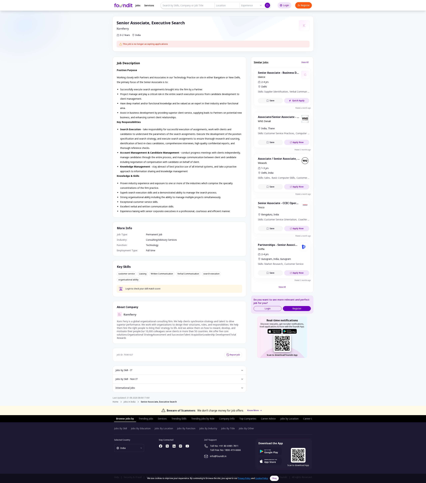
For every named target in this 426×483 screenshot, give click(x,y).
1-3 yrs (265, 168)
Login (286, 5)
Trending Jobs (146, 418)
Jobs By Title (228, 428)
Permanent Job (154, 234)
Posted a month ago (303, 108)
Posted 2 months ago (303, 150)
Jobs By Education (141, 428)
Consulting (151, 239)
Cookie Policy (261, 478)
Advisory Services (167, 239)
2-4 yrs (265, 81)
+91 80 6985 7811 (228, 445)
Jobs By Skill (120, 428)
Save (272, 100)
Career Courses (311, 418)
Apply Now (298, 142)
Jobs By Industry (208, 428)
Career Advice (268, 418)
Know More (253, 410)
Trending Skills (179, 418)
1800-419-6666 (232, 450)
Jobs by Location (289, 418)
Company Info (227, 418)
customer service (126, 273)
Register (305, 5)
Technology (152, 245)
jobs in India (129, 402)
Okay (274, 478)
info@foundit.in (218, 456)
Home (115, 401)
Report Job (235, 354)
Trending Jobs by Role (202, 418)
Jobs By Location (164, 428)
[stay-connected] (161, 446)
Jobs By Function (186, 428)
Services (149, 5)
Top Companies (247, 418)
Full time (150, 250)
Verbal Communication (188, 273)
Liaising (142, 273)
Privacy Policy (244, 478)
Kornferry (123, 28)
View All (305, 62)
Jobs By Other (246, 428)
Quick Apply (298, 100)
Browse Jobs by (125, 418)
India (138, 35)
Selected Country (122, 439)
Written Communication (162, 273)
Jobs (137, 5)
